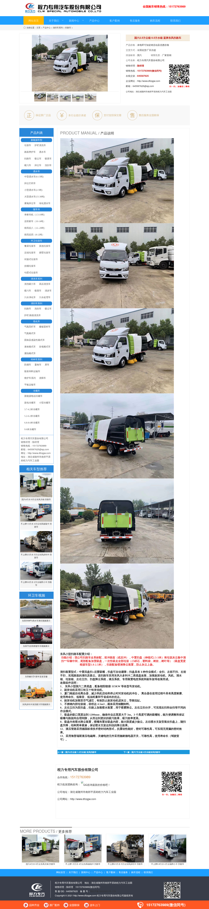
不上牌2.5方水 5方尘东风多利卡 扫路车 (36, 556)
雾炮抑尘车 (30, 203)
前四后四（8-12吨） (34, 234)
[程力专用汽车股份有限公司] (36, 889)
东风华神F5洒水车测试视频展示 (36, 620)
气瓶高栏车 (30, 326)
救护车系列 (30, 378)
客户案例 (114, 20)
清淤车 (48, 290)
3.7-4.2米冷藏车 (32, 409)
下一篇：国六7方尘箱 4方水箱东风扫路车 (142, 752)
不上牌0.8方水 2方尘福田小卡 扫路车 (36, 583)
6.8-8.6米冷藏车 (32, 422)
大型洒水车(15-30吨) (34, 196)
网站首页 (33, 20)
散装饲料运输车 (32, 371)
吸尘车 (38, 158)
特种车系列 (36, 359)
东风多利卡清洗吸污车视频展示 (36, 704)
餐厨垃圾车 (30, 246)
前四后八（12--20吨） (35, 228)
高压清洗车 (44, 284)
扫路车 (68, 27)
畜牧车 (38, 364)
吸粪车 (48, 158)
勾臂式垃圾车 (31, 272)
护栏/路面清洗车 (32, 315)
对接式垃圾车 (31, 259)
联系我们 (175, 20)
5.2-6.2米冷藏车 (32, 416)
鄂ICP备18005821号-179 (103, 891)
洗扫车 (48, 165)
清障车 (42, 378)
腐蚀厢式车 (30, 353)
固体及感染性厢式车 (34, 340)
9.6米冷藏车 (30, 429)
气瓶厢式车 (30, 333)
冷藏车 (36, 391)
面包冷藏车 (30, 402)
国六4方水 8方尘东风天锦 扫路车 (36, 499)
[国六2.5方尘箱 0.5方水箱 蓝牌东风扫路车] (40, 96)
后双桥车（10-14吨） (34, 221)
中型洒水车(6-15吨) (34, 176)
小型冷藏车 (44, 402)
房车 (47, 364)
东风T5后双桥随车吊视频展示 (36, 646)
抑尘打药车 (30, 183)
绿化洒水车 (44, 203)
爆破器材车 (44, 326)
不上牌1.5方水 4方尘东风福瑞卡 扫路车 (36, 525)
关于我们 (54, 20)
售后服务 (135, 20)
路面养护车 (30, 152)
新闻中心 (74, 20)
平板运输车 (30, 384)
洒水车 (42, 152)
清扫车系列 (58, 27)
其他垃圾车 (44, 246)
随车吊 (36, 209)
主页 (38, 27)
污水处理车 (44, 297)
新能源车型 (36, 140)
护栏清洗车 (40, 145)
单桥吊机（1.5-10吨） (35, 214)
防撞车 (27, 364)
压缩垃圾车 (30, 252)
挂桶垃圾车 (30, 266)
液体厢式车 (30, 346)
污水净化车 (30, 297)
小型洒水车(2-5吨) (33, 190)
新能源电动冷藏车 (33, 396)
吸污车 (27, 165)
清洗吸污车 (30, 284)
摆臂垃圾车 (44, 252)
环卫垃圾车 (36, 241)
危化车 (36, 321)
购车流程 (155, 20)
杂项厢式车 (44, 346)
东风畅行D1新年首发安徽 (36, 676)
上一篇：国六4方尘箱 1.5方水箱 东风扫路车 (76, 752)
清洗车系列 (36, 279)
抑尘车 (38, 165)
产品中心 (94, 20)
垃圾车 (27, 145)
